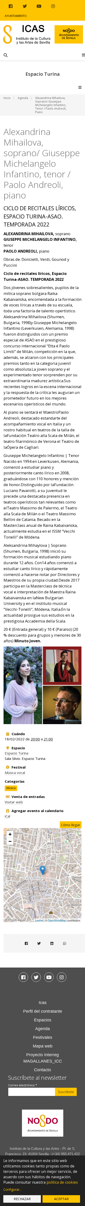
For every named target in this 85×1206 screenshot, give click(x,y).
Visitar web (14, 802)
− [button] (10, 841)
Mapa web (42, 1046)
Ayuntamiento (16, 16)
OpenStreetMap (57, 920)
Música (11, 788)
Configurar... (12, 1189)
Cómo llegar (70, 824)
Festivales (42, 1037)
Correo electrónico (22, 1085)
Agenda (23, 98)
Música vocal (15, 772)
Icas (43, 1002)
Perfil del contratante (42, 1011)
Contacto (42, 1069)
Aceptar (61, 1199)
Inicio (7, 98)
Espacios (42, 1020)
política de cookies (62, 1182)
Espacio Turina (16, 753)
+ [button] (10, 834)
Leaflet (39, 920)
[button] (83, 55)
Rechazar (22, 1199)
